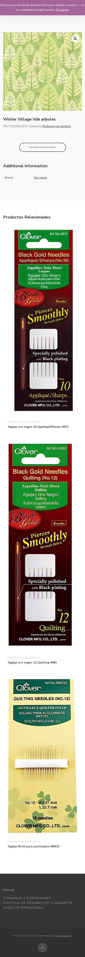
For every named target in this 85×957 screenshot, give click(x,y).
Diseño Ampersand (62, 935)
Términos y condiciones (27, 898)
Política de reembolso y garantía (38, 903)
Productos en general (56, 126)
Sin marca (40, 178)
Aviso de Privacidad (23, 907)
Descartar (62, 10)
